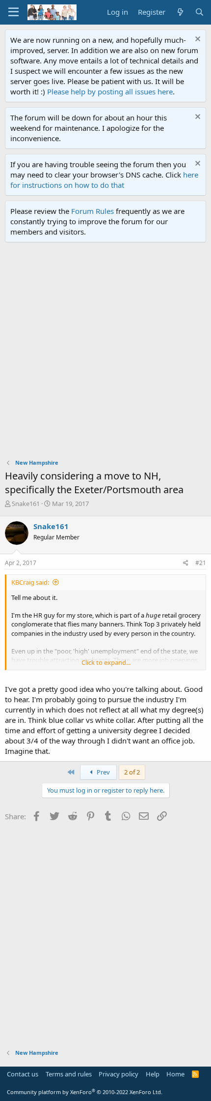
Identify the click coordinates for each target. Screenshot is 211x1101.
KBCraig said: (30, 582)
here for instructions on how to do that (104, 180)
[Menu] (13, 12)
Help (152, 1074)
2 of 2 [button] (132, 772)
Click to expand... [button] (106, 662)
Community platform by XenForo (84, 1092)
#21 (200, 563)
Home (175, 1074)
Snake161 (26, 503)
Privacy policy (118, 1074)
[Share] (186, 563)
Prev (102, 772)
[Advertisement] (105, 353)
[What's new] (179, 12)
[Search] (199, 12)
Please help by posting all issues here (110, 91)
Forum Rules (92, 211)
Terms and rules (69, 1074)
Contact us (22, 1074)
